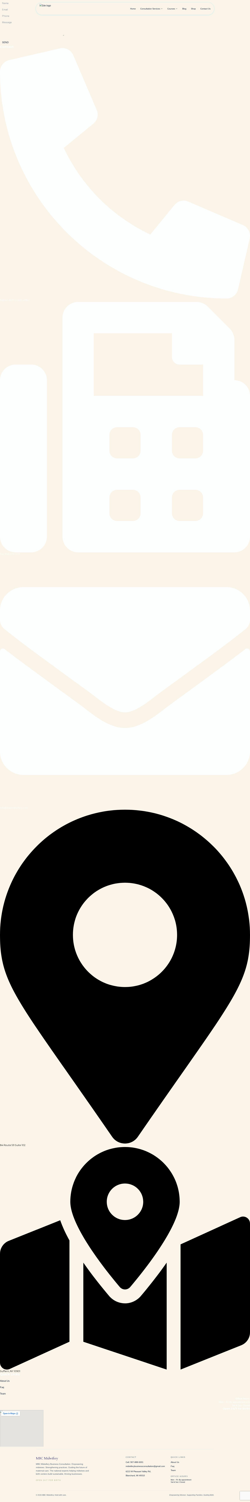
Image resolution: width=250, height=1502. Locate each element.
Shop (193, 9)
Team (173, 1470)
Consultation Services (150, 9)
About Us (175, 1462)
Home (133, 9)
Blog (184, 9)
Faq (172, 1466)
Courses (171, 9)
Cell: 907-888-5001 (134, 1462)
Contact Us (205, 9)
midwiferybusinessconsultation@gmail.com (145, 1466)
